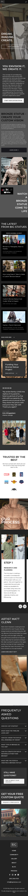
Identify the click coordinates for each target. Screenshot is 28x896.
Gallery (14, 858)
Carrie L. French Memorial (12, 325)
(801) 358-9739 (14, 878)
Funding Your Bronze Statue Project (12, 367)
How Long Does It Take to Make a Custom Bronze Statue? (14, 275)
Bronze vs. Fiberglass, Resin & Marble (13, 248)
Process (14, 871)
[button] (26, 2)
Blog (14, 867)
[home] (2, 2)
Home (14, 850)
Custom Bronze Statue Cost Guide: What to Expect (12, 300)
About (14, 862)
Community (14, 854)
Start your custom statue (13, 100)
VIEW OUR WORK (13, 46)
